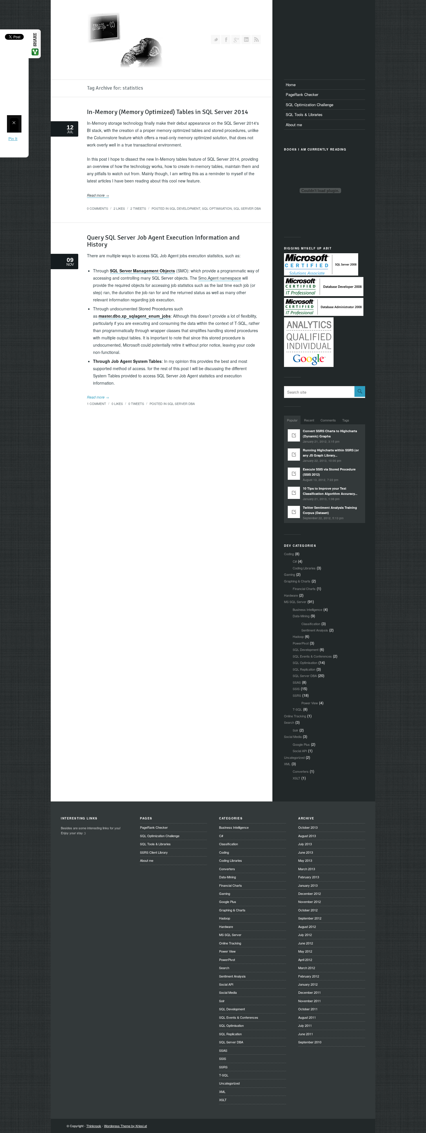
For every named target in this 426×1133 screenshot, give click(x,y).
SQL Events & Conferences (312, 656)
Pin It (13, 138)
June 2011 (305, 1033)
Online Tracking (295, 716)
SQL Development (185, 208)
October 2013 (308, 827)
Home (291, 84)
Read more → (98, 195)
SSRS (297, 695)
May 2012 (305, 951)
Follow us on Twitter (215, 39)
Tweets (138, 208)
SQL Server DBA (247, 208)
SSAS (297, 682)
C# (295, 561)
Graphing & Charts (297, 581)
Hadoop (298, 636)
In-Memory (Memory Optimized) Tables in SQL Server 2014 (167, 112)
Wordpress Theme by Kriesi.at (125, 1125)
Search (289, 722)
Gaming (289, 574)
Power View (309, 703)
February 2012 (308, 976)
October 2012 (308, 910)
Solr (295, 730)
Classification (310, 623)
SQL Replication (304, 669)
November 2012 (309, 901)
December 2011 (309, 992)
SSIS (296, 688)
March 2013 (306, 868)
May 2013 (305, 860)
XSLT (296, 778)
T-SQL (297, 709)
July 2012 (305, 934)
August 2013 (307, 835)
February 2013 (308, 877)
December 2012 (309, 893)
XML (287, 763)
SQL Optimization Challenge (309, 104)
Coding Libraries (304, 568)
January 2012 (308, 984)
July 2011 (305, 1025)
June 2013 (305, 852)
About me (294, 124)
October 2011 (308, 1009)
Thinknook (93, 1125)
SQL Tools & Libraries (304, 114)
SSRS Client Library (154, 852)
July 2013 (305, 843)
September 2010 (309, 1042)
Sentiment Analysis (314, 630)
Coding (289, 553)
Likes (119, 208)
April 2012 (305, 959)
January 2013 (308, 885)
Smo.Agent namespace (219, 278)
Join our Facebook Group (225, 39)
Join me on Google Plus (236, 39)
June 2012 (305, 943)
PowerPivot (301, 643)
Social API (300, 750)
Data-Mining (301, 615)
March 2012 (306, 967)
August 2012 (307, 926)
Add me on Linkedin (246, 39)
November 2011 (309, 1000)
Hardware (291, 595)
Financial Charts (304, 588)
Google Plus (301, 744)
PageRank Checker (302, 94)
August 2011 (307, 1017)
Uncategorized (294, 757)
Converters (301, 771)
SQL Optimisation (217, 208)
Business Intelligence (307, 609)
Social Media (293, 736)
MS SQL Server (295, 601)
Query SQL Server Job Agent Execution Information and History (163, 241)
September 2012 (309, 918)
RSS (256, 39)
